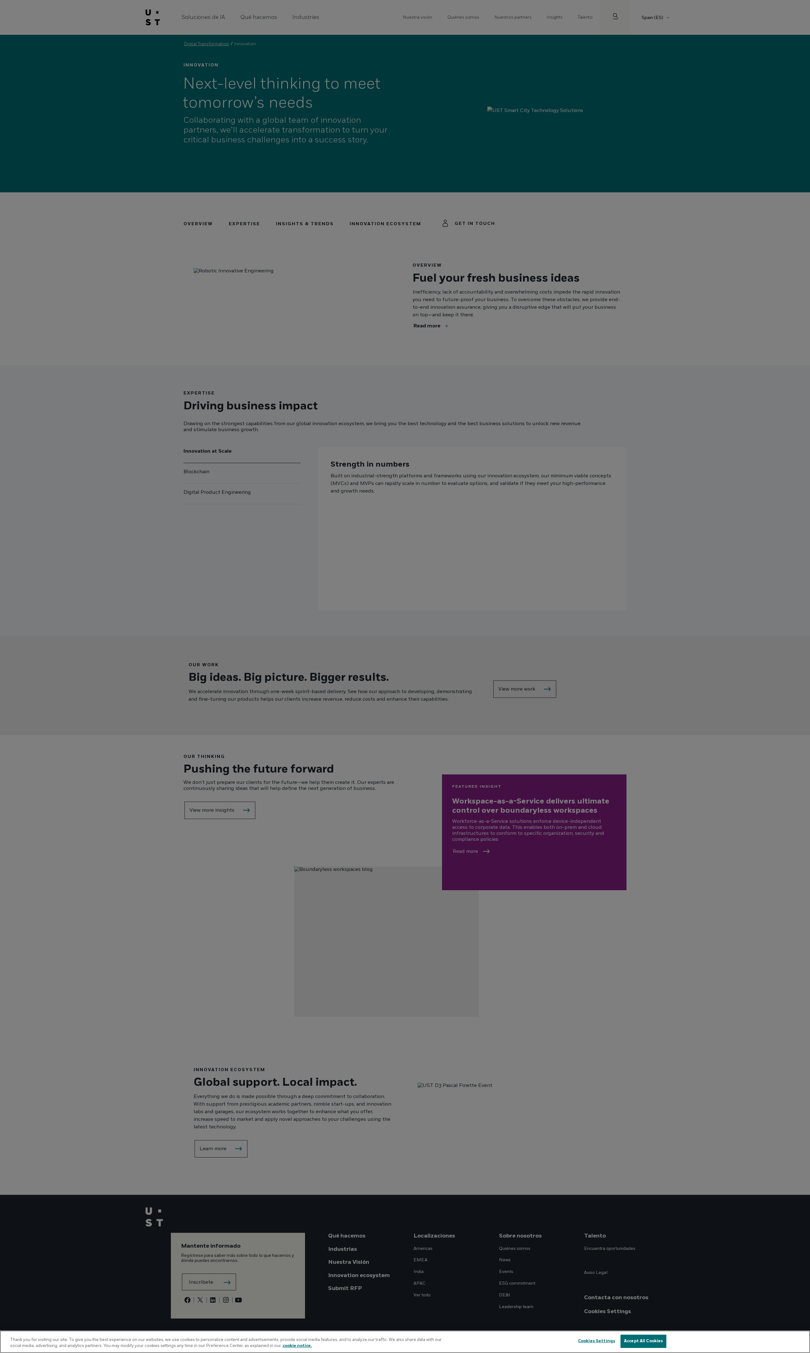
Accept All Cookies (643, 1341)
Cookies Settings (596, 1341)
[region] (405, 1342)
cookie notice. (297, 1346)
